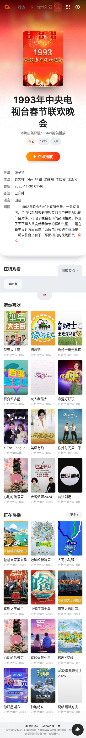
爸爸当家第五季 (15, 560)
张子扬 (20, 172)
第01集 (12, 284)
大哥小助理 (66, 560)
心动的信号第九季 (16, 497)
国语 (18, 200)
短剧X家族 (65, 658)
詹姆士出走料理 (69, 350)
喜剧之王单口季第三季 (16, 609)
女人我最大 (39, 399)
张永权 (73, 179)
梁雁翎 (49, 179)
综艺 (31, 141)
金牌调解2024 (41, 497)
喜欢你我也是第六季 (43, 658)
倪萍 (30, 179)
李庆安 (61, 179)
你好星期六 (12, 707)
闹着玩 (36, 350)
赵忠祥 (20, 179)
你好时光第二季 (69, 448)
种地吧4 (37, 707)
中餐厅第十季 (41, 609)
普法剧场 (64, 497)
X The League (14, 448)
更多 (73, 515)
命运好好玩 (66, 399)
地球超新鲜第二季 (43, 560)
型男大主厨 (12, 350)
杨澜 (38, 179)
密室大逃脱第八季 (70, 609)
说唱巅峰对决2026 (70, 707)
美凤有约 (37, 448)
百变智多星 (12, 399)
